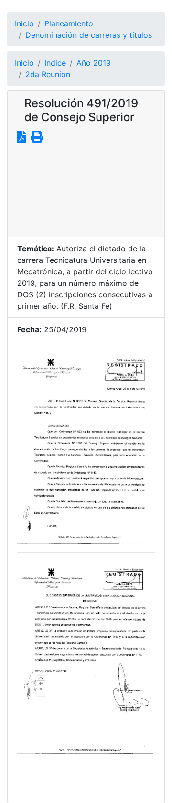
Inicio (24, 23)
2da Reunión (47, 74)
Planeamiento (68, 23)
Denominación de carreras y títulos (88, 35)
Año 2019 (93, 63)
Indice (55, 63)
